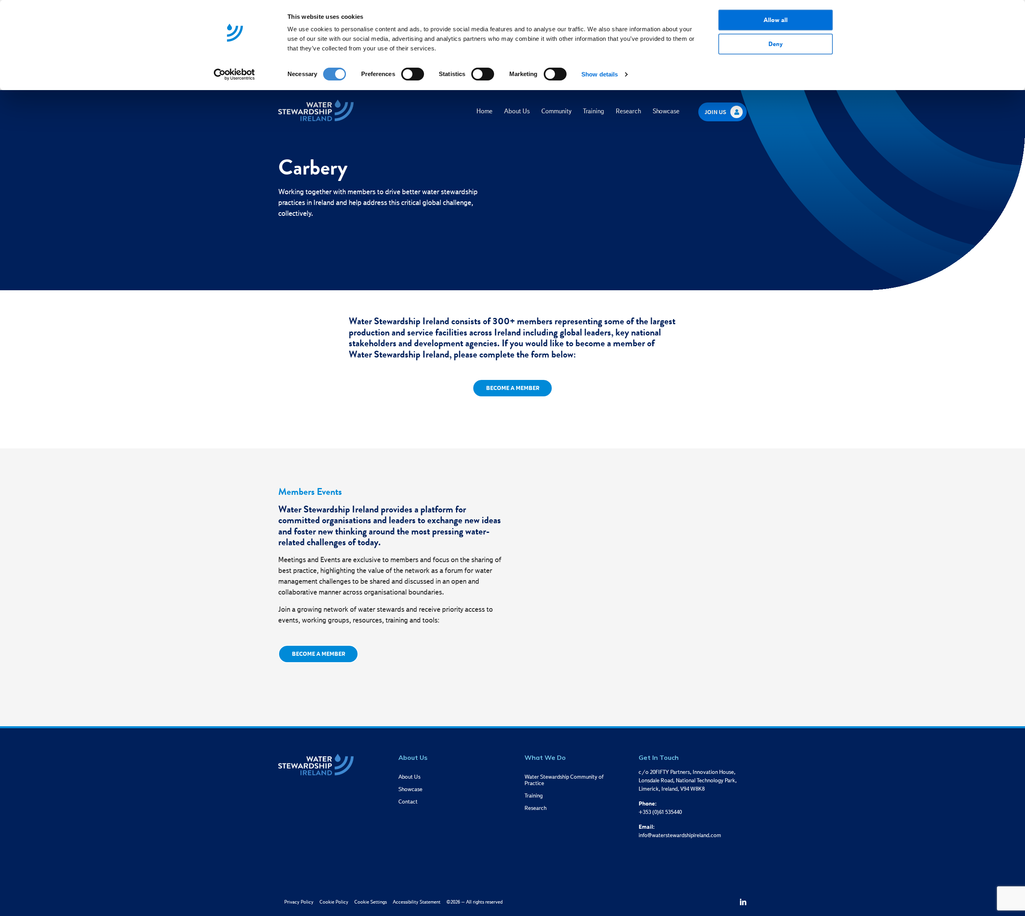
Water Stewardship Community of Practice (564, 779)
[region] (497, 33)
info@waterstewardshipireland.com (680, 835)
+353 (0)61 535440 (660, 812)
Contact (408, 801)
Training (593, 111)
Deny (775, 44)
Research (628, 111)
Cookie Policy (334, 902)
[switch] (412, 74)
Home (484, 111)
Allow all (776, 20)
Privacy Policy (299, 902)
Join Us (715, 112)
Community (556, 111)
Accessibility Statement (416, 902)
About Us (517, 111)
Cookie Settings (370, 902)
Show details (599, 74)
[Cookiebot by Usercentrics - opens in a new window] (234, 74)
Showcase (666, 111)
